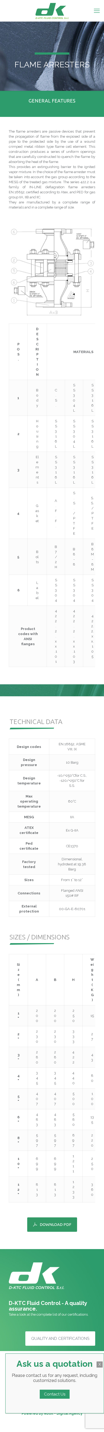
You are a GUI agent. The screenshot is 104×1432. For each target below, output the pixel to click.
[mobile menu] (96, 10)
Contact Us (54, 1394)
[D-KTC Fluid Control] (52, 11)
